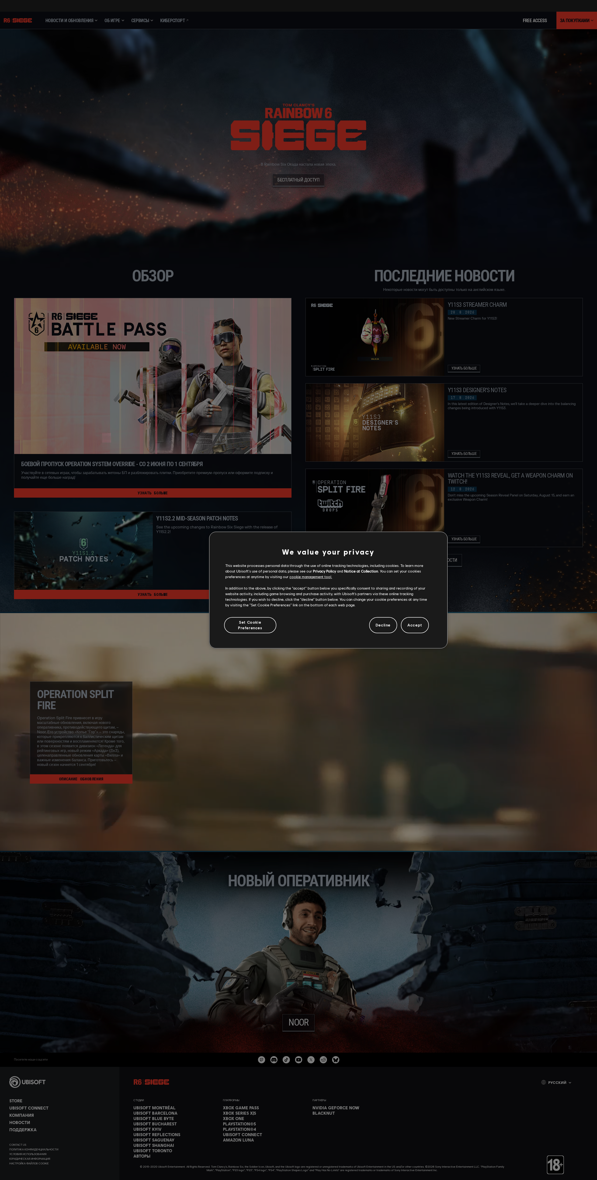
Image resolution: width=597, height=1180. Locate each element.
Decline (383, 625)
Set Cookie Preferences (250, 625)
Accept (414, 625)
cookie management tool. (310, 577)
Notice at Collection (361, 571)
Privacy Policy (324, 571)
